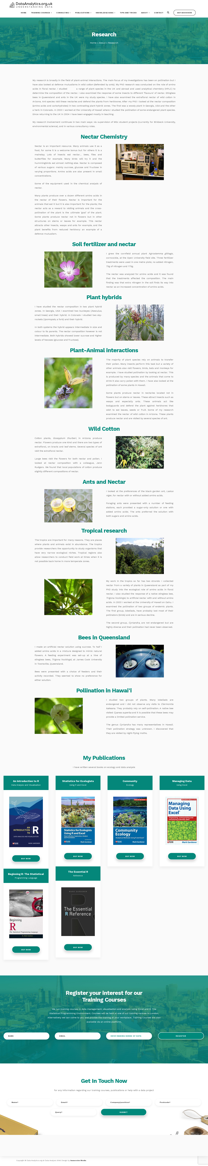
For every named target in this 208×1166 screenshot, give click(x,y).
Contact (158, 13)
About (144, 13)
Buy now (26, 950)
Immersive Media (78, 1160)
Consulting (62, 13)
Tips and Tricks (128, 13)
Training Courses (40, 13)
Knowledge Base (104, 13)
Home (23, 13)
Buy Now (26, 859)
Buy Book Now (184, 13)
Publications (82, 13)
